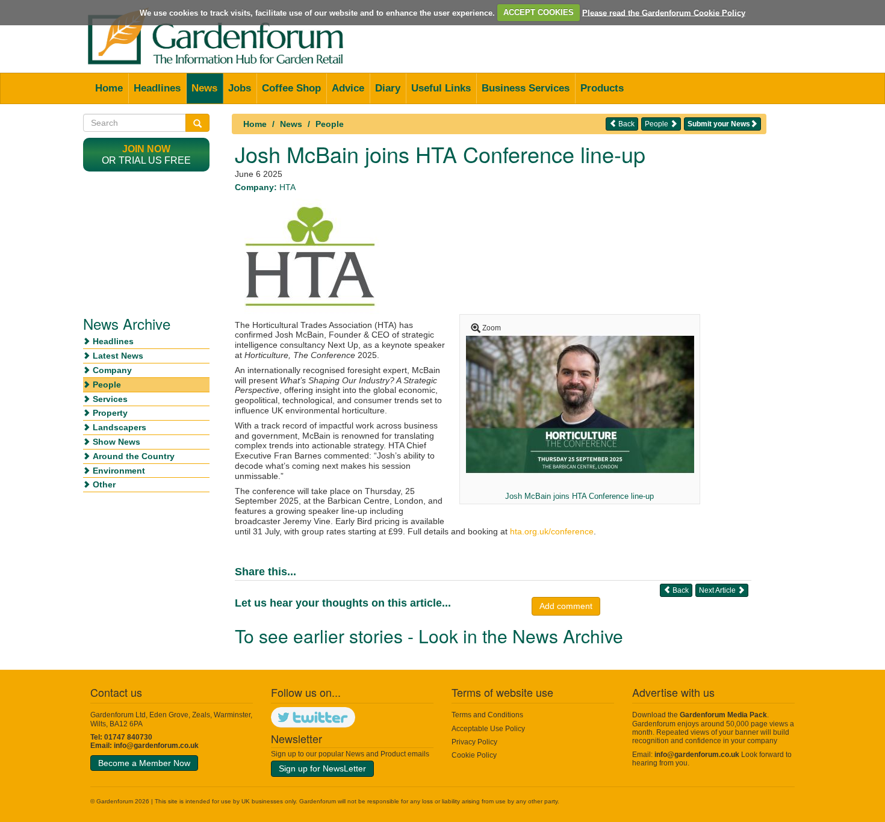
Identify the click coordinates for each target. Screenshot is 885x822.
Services (110, 399)
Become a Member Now (144, 763)
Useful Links (441, 88)
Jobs (239, 88)
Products (602, 88)
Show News (116, 442)
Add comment (565, 606)
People (329, 124)
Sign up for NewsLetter (322, 768)
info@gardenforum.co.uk (156, 745)
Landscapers (119, 427)
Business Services (526, 88)
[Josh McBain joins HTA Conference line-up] (580, 404)
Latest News (118, 355)
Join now (146, 149)
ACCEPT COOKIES (538, 12)
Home (109, 88)
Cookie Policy (474, 755)
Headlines (157, 88)
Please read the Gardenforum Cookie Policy (663, 12)
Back (625, 124)
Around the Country (134, 456)
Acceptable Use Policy (488, 729)
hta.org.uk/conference (552, 531)
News (204, 88)
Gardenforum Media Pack (723, 715)
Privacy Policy (474, 742)
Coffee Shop (291, 88)
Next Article (718, 590)
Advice (348, 88)
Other (104, 484)
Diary (387, 88)
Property (110, 413)
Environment (119, 470)
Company (112, 370)
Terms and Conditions (487, 715)
